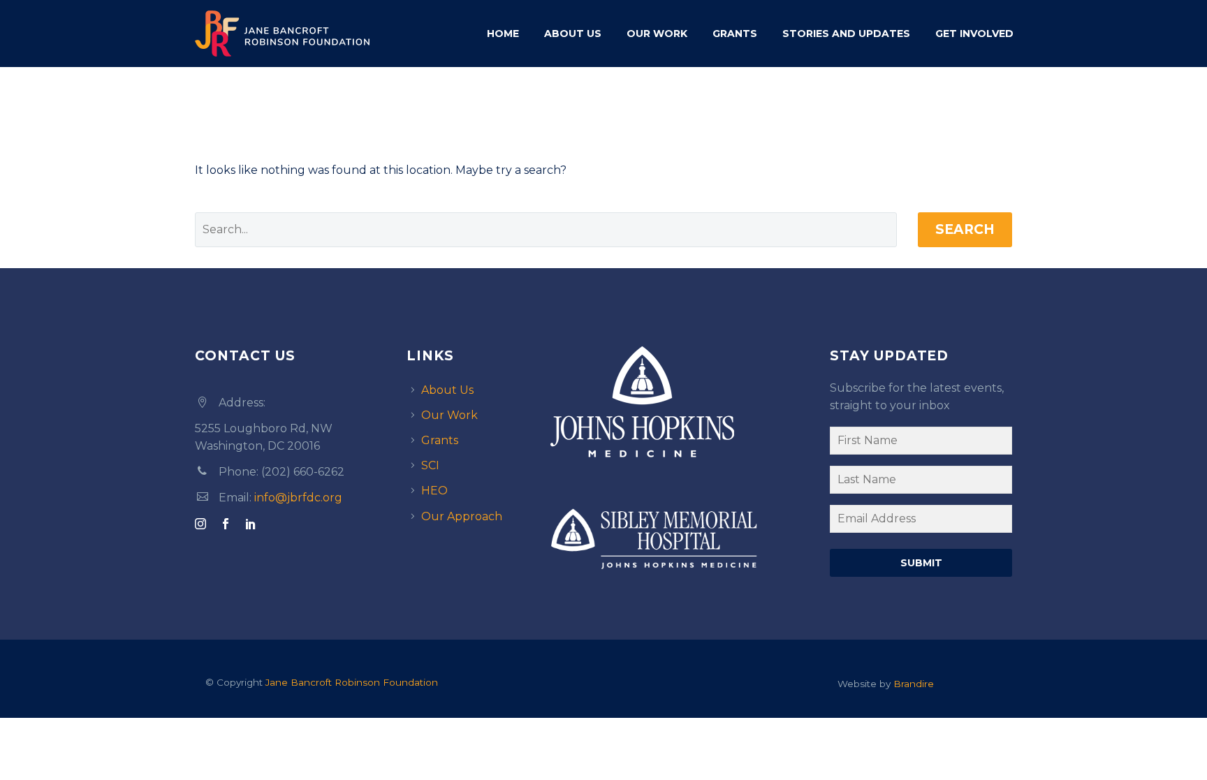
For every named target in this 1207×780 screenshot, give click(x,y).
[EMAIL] (921, 521)
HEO (434, 490)
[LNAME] (921, 482)
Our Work (657, 33)
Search (965, 229)
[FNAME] (921, 443)
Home (503, 33)
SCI (430, 465)
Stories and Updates (846, 33)
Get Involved (974, 33)
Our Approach (461, 516)
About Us (572, 33)
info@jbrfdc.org (298, 497)
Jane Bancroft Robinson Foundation (351, 682)
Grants (734, 33)
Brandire (913, 683)
